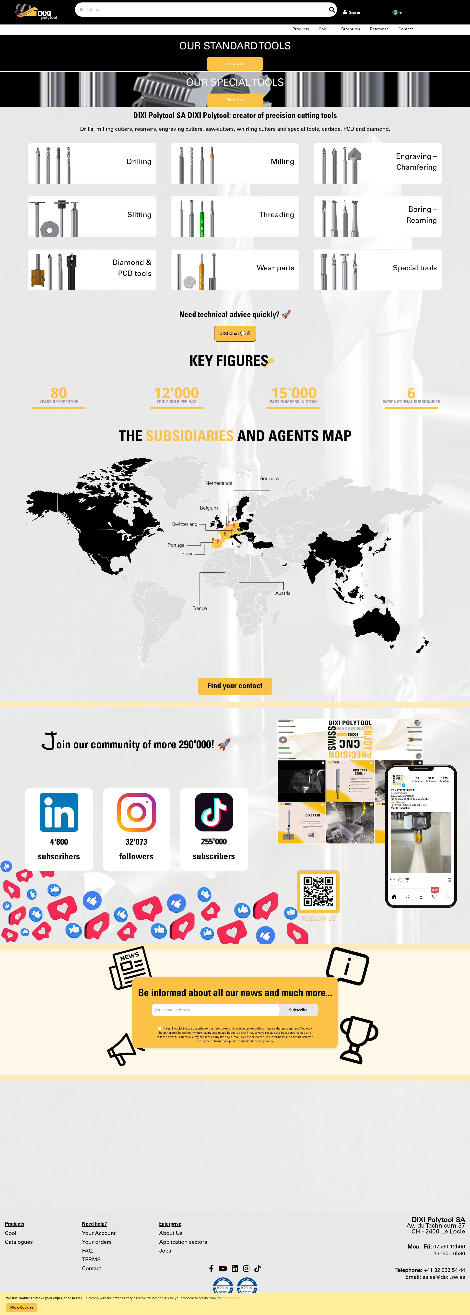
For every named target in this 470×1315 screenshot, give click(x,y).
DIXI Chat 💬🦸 (235, 334)
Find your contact (235, 686)
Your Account (99, 1233)
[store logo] (32, 12)
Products (301, 29)
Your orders (97, 1242)
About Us (171, 1233)
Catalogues (19, 1242)
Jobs (165, 1251)
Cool (325, 29)
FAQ (87, 1251)
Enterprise (379, 29)
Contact (406, 29)
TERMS (91, 1259)
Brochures (350, 29)
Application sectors (183, 1242)
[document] (235, 1304)
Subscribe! (298, 1010)
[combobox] (206, 9)
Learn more (230, 1298)
